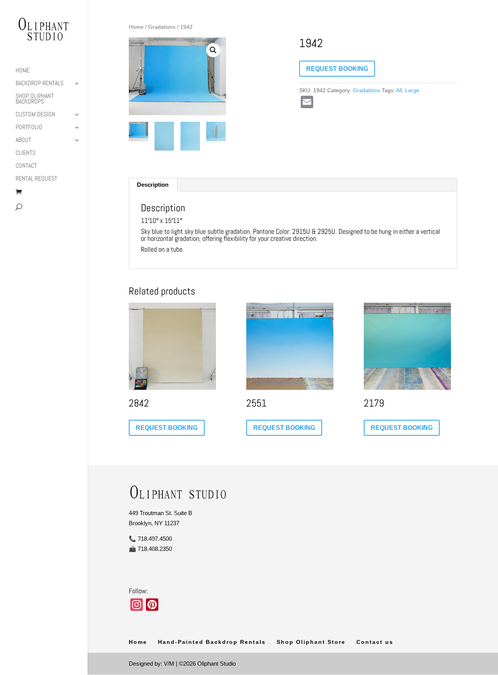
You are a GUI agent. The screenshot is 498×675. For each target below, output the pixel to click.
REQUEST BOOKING (337, 68)
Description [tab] (152, 184)
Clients (25, 153)
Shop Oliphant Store (311, 642)
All (399, 90)
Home (23, 71)
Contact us (374, 642)
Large (412, 90)
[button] (213, 50)
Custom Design (35, 115)
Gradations (161, 27)
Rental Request (36, 179)
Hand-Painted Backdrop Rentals (212, 642)
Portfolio (29, 127)
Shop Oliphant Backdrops (35, 99)
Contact (26, 166)
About (23, 140)
